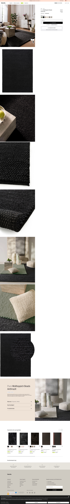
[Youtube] (30, 492)
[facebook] (34, 492)
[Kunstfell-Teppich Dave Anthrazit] (24, 438)
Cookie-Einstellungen (34, 483)
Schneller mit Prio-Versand (54, 24)
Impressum (8, 487)
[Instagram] (32, 492)
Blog (20, 486)
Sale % (22, 3)
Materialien (21, 483)
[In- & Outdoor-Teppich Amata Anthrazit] (46, 438)
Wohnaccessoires (16, 3)
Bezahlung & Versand (34, 481)
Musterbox (26, 3)
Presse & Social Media (10, 483)
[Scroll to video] (33, 42)
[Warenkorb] (68, 3)
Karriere (8, 486)
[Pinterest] (27, 492)
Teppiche (10, 3)
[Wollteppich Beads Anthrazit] (43, 17)
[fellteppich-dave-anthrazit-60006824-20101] (19, 446)
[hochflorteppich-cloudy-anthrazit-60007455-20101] (8, 446)
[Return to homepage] (3, 2)
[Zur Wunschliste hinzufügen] (42, 23)
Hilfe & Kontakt (61, 0)
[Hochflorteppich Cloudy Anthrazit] (12, 438)
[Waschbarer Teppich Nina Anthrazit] (35, 438)
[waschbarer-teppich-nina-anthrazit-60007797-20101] (30, 446)
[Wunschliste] (65, 3)
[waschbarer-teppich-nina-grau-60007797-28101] (34, 446)
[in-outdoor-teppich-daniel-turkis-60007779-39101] (55, 446)
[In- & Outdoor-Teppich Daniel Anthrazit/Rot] (57, 438)
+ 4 (35, 446)
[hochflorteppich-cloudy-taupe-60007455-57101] (12, 446)
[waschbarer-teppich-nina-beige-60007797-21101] (32, 446)
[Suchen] (61, 3)
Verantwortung (9, 481)
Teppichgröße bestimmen (23, 481)
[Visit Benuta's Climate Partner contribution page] (21, 492)
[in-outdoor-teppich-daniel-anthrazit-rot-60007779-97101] (53, 446)
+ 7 (24, 446)
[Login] (66, 3)
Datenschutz (33, 482)
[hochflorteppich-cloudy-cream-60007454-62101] (10, 446)
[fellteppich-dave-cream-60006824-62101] (21, 446)
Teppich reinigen (22, 482)
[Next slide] (62, 430)
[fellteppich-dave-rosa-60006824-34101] (23, 446)
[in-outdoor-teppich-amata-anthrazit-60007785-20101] (42, 446)
